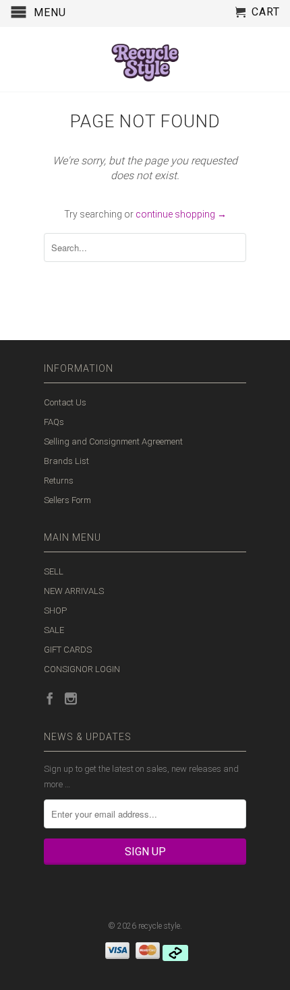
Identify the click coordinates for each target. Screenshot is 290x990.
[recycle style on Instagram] (71, 698)
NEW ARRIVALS (74, 591)
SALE (54, 630)
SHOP (55, 610)
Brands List (66, 461)
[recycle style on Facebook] (50, 698)
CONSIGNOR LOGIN (82, 669)
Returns (59, 480)
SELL (53, 571)
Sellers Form (67, 500)
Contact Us (65, 402)
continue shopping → (181, 214)
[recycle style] (145, 59)
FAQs (54, 422)
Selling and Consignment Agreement (113, 441)
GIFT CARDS (68, 650)
